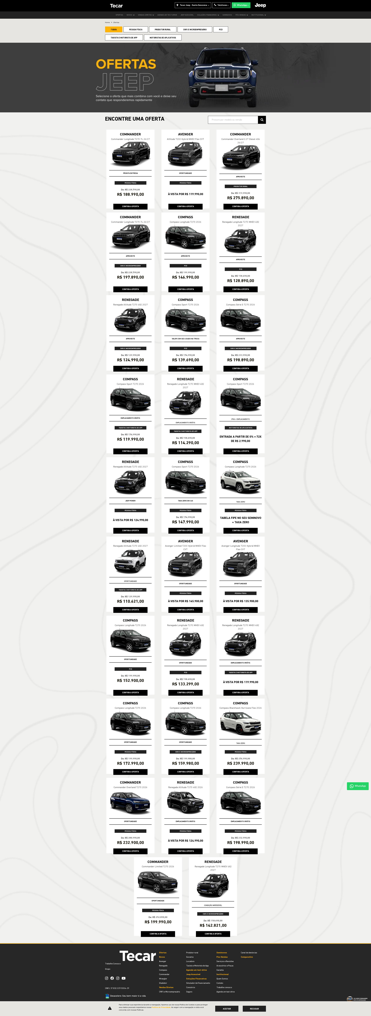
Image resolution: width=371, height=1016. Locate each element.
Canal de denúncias (249, 953)
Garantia (220, 970)
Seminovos (227, 15)
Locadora (190, 961)
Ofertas (119, 15)
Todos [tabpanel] (114, 30)
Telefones (222, 5)
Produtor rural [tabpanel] (163, 30)
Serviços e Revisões (225, 961)
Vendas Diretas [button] (145, 15)
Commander (164, 974)
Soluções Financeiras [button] (207, 15)
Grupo (107, 969)
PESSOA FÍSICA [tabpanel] (135, 30)
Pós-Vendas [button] (240, 15)
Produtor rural (192, 953)
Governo (190, 957)
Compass (163, 970)
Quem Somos (222, 979)
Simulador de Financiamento (198, 983)
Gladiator (163, 983)
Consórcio (190, 987)
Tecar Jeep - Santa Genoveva (193, 5)
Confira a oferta (130, 207)
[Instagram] (107, 978)
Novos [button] (130, 15)
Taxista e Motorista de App (197, 966)
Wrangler (163, 979)
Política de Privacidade (161, 1007)
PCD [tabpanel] (220, 30)
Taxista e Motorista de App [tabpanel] (124, 38)
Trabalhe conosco (224, 987)
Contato (220, 983)
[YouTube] (125, 978)
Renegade (163, 966)
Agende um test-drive (167, 15)
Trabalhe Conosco (113, 964)
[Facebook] (113, 978)
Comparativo (247, 957)
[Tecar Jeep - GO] (116, 6)
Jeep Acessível (187, 15)
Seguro (189, 992)
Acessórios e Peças (225, 966)
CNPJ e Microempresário (169, 992)
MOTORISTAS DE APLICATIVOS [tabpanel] (163, 38)
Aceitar (227, 1009)
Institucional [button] (257, 15)
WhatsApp (242, 5)
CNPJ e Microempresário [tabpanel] (195, 30)
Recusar (254, 1009)
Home (107, 22)
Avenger (162, 961)
